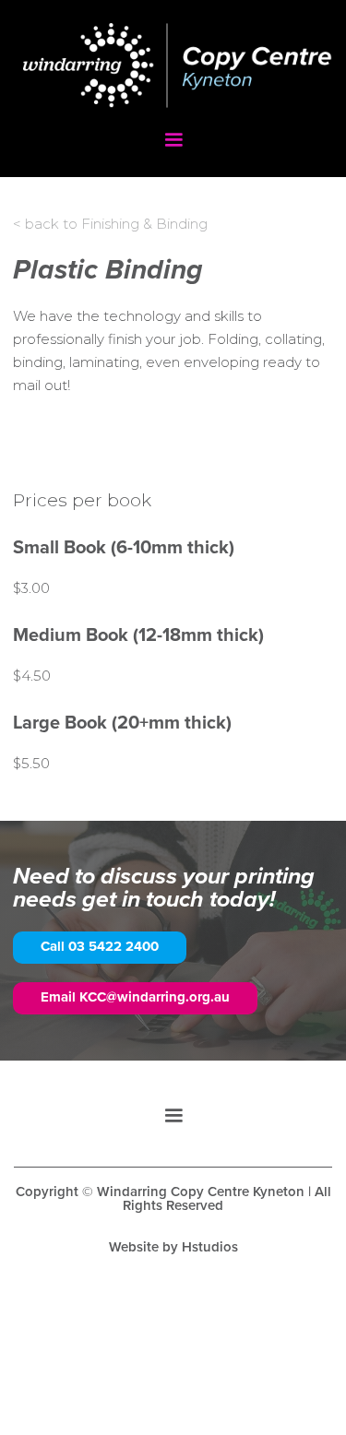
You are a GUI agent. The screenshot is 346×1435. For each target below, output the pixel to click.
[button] (173, 140)
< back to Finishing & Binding (110, 224)
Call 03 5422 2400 (100, 947)
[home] (173, 74)
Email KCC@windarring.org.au (135, 997)
